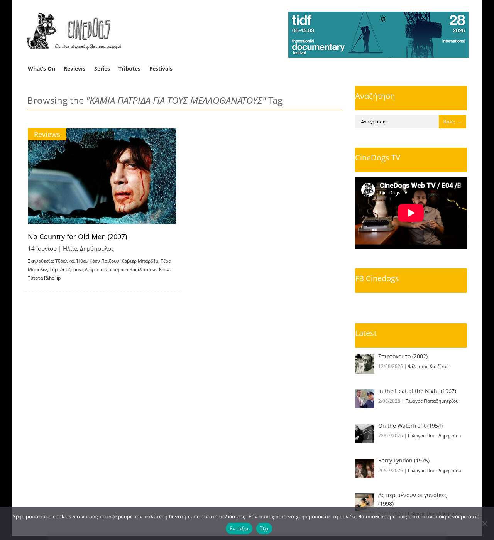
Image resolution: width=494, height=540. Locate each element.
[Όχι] (484, 523)
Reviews (74, 68)
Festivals (161, 68)
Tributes (129, 68)
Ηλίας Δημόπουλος (88, 248)
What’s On (41, 68)
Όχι (264, 528)
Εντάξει (239, 528)
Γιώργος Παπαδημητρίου (431, 401)
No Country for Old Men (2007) (77, 236)
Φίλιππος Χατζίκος (428, 366)
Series (102, 68)
